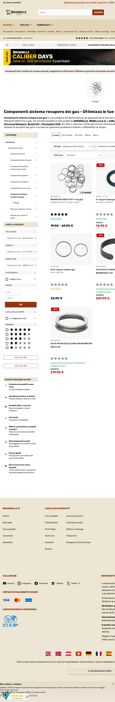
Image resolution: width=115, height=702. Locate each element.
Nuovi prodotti (9, 529)
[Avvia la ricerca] (98, 12)
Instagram (26, 583)
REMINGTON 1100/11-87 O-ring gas (66, 199)
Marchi (6, 516)
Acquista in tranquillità (18, 420)
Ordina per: (59, 155)
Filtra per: (57, 146)
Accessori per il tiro (71, 32)
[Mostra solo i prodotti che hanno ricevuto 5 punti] (20, 329)
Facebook (43, 583)
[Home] (6, 45)
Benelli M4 (34, 124)
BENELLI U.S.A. (97, 121)
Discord (10, 583)
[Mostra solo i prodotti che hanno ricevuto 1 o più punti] (20, 347)
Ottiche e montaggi (102, 32)
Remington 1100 (51, 124)
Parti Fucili (42, 32)
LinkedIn (59, 583)
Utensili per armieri (86, 32)
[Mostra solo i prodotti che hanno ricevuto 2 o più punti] (20, 342)
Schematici (8, 536)
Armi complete (8, 32)
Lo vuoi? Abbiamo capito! (19, 389)
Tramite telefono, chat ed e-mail (22, 399)
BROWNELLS (81, 121)
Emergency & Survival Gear (78, 542)
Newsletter (8, 542)
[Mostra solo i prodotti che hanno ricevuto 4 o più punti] (20, 333)
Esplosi (24, 25)
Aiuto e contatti (13, 2)
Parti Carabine (20, 32)
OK (20, 304)
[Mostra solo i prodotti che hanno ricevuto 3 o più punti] (20, 338)
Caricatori (50, 32)
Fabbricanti (43, 25)
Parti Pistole (31, 32)
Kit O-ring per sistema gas (62, 269)
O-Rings (53, 229)
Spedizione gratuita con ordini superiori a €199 (89, 2)
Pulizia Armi (71, 536)
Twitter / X (75, 583)
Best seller (7, 522)
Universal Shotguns (15, 124)
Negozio (7, 25)
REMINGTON (100, 267)
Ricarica (59, 32)
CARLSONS (54, 267)
